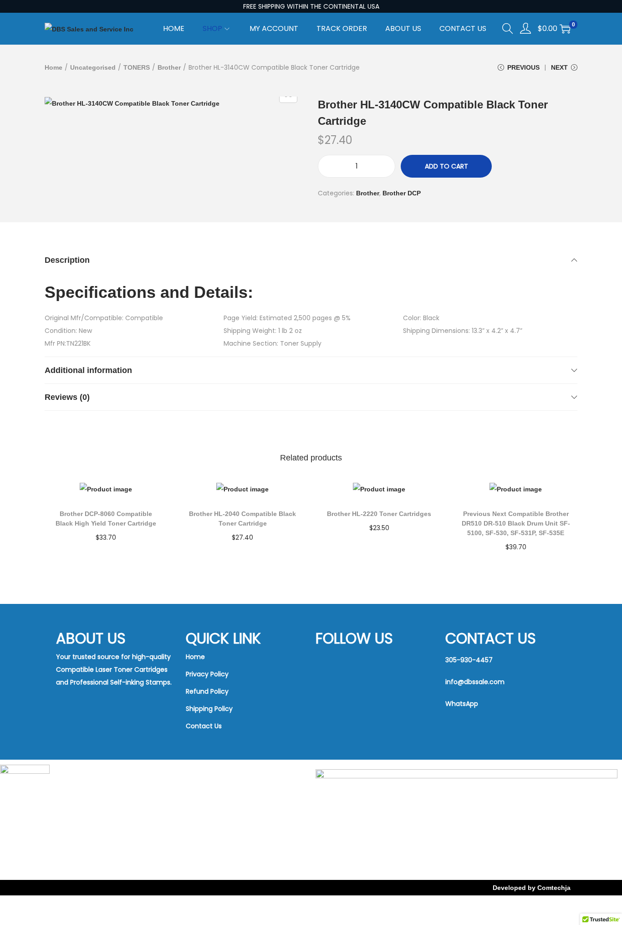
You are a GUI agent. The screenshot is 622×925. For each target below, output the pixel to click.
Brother (169, 67)
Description (67, 260)
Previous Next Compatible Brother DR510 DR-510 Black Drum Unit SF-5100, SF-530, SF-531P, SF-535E (516, 523)
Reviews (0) (67, 397)
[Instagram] (352, 696)
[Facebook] (352, 661)
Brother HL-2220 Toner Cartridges (379, 513)
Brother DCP (401, 193)
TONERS (136, 67)
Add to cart (446, 166)
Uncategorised (93, 67)
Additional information (88, 370)
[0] (565, 28)
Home (53, 67)
